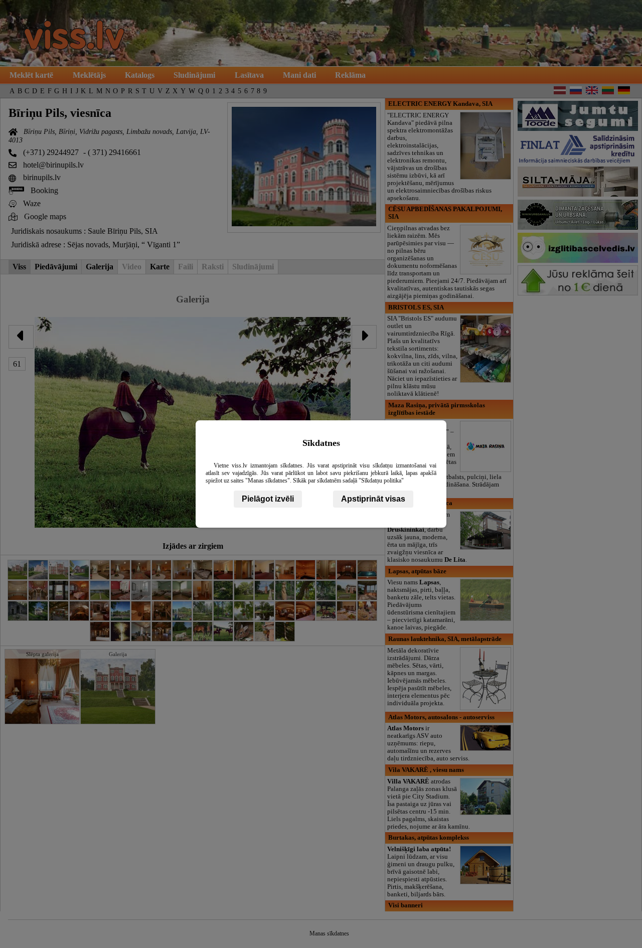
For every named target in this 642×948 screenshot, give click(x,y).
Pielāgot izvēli (268, 499)
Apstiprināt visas (373, 499)
